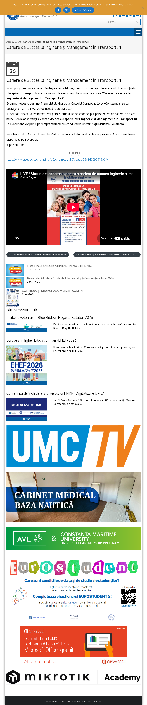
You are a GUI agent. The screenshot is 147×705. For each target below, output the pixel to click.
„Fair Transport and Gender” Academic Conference (38, 254)
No (66, 10)
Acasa (9, 41)
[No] (142, 7)
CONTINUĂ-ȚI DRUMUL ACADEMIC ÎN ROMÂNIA (53, 290)
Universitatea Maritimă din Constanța (83, 701)
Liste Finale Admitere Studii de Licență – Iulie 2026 (60, 266)
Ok (58, 10)
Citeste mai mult (83, 10)
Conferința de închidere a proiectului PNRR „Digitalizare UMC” (55, 393)
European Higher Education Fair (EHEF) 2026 (41, 340)
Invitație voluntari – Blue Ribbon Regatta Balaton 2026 (49, 317)
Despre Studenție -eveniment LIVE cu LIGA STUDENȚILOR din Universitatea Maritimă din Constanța (108, 254)
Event (18, 41)
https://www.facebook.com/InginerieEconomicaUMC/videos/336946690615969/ (57, 159)
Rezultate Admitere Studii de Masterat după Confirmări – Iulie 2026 (70, 278)
